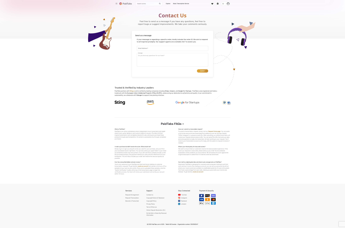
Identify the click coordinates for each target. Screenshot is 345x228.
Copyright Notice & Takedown (155, 198)
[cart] (218, 4)
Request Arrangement (132, 195)
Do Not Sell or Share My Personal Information (156, 214)
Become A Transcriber (132, 201)
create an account (143, 166)
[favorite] (212, 4)
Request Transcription (132, 198)
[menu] (116, 3)
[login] (228, 3)
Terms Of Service (151, 207)
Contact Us (149, 195)
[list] (223, 3)
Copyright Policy (151, 201)
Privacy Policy (150, 204)
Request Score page (214, 131)
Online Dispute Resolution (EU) (155, 210)
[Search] (160, 3)
